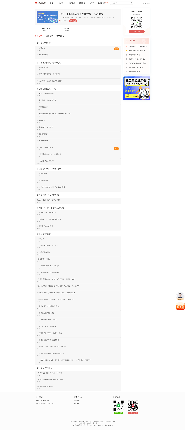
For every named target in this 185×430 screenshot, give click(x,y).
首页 (51, 3)
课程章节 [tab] (38, 36)
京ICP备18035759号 (99, 423)
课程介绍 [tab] (49, 36)
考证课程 (72, 3)
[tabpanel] (78, 216)
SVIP (92, 3)
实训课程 (60, 3)
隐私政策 (89, 423)
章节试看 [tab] (60, 36)
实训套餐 (82, 3)
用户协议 (82, 423)
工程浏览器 (102, 3)
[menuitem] (51, 3)
